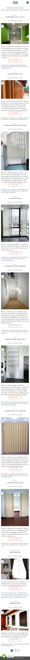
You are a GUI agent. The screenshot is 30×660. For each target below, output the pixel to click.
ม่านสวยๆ (25, 594)
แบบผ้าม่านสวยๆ (23, 597)
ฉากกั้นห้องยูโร (17, 65)
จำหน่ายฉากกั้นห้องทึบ (18, 118)
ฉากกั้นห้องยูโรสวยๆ (12, 66)
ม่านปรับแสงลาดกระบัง (15, 198)
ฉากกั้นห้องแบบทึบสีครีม (7, 477)
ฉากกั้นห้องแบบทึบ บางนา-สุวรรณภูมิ (15, 411)
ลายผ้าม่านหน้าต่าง (4, 597)
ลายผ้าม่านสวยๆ (25, 596)
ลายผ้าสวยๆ (11, 597)
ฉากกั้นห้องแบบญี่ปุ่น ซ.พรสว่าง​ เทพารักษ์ (15, 125)
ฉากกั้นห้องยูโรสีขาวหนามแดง (22, 66)
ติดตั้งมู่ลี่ (26, 644)
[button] (27, 2)
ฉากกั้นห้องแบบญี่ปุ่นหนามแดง (10, 192)
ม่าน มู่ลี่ (13, 601)
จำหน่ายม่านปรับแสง (25, 257)
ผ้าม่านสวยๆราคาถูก (13, 594)
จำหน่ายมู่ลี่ (22, 644)
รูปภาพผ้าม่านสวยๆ (10, 596)
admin (20, 556)
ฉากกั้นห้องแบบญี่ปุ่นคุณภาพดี (13, 191)
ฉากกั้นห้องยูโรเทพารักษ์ (6, 68)
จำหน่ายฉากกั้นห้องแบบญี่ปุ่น (19, 189)
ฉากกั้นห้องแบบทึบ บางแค (15, 74)
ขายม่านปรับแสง (17, 257)
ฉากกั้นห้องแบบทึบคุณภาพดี (19, 330)
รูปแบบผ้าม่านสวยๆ (18, 596)
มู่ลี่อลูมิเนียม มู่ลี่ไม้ (15, 603)
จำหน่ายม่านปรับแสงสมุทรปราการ (18, 259)
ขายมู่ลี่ (18, 644)
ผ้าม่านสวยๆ (6, 594)
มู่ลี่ (1, 645)
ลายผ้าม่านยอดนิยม (15, 552)
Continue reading (15, 60)
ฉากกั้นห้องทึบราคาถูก (13, 119)
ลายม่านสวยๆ (16, 597)
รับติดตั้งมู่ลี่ (7, 645)
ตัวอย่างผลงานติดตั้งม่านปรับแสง (7, 260)
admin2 (20, 21)
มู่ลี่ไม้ (4, 645)
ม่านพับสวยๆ (19, 594)
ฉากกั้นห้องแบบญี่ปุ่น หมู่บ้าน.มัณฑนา (15, 339)
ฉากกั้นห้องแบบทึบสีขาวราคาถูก (15, 332)
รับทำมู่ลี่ (11, 645)
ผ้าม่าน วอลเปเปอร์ (13, 550)
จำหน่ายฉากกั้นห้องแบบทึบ (19, 474)
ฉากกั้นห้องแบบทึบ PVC (18, 543)
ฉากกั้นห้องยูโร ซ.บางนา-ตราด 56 (15, 17)
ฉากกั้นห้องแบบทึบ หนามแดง (15, 483)
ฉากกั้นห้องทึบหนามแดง (22, 119)
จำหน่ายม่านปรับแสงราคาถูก (6, 259)
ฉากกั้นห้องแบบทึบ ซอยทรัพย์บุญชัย (15, 266)
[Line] (4, 656)
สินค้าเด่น (15, 15)
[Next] (18, 650)
